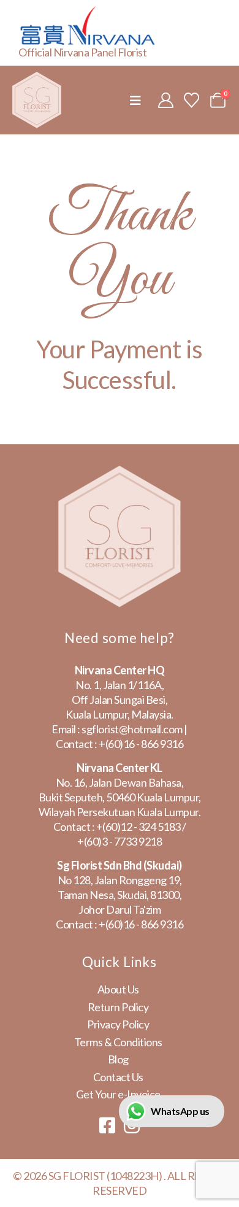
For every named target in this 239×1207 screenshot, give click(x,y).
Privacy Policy (118, 1024)
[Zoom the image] (119, 473)
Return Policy (118, 1007)
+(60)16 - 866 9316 (141, 743)
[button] (135, 100)
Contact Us (118, 1077)
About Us (118, 989)
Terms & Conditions (118, 1042)
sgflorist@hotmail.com (132, 729)
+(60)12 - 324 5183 (138, 826)
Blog (118, 1059)
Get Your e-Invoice (118, 1094)
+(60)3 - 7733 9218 (119, 841)
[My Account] (165, 100)
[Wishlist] (192, 100)
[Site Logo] (36, 100)
